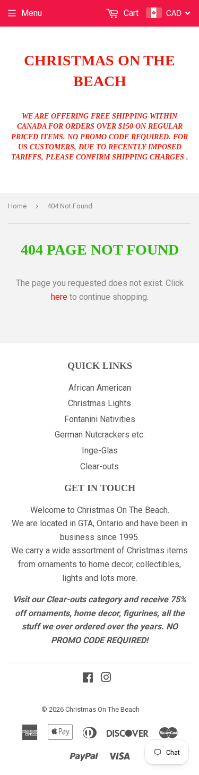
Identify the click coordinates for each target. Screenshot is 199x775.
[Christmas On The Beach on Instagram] (106, 678)
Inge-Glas (100, 450)
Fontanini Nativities (99, 419)
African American (99, 388)
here (59, 297)
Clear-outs (99, 466)
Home (17, 206)
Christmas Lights (99, 403)
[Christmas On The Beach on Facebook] (87, 678)
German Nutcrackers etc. (100, 434)
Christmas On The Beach (99, 70)
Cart (130, 13)
